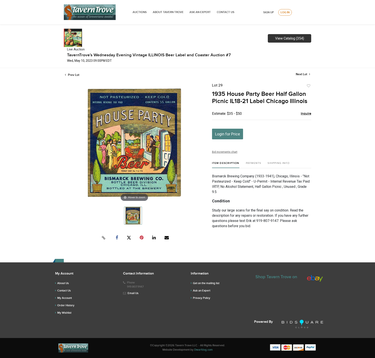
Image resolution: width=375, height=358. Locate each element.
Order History (65, 305)
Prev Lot (73, 75)
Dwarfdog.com (203, 349)
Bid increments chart (224, 151)
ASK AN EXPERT (200, 12)
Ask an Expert (201, 290)
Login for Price (227, 134)
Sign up (268, 12)
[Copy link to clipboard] (103, 237)
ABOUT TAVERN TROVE (168, 12)
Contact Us (225, 12)
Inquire (306, 114)
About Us (63, 283)
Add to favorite (308, 85)
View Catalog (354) (289, 38)
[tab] (225, 165)
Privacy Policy (201, 298)
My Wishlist (64, 313)
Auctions (140, 12)
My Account (64, 298)
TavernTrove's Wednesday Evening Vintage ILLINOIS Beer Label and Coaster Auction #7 (149, 55)
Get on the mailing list (206, 283)
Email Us (133, 293)
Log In (285, 12)
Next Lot (302, 74)
